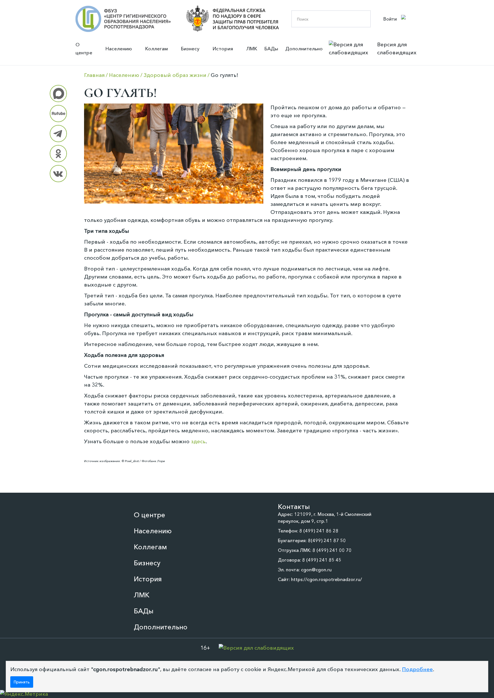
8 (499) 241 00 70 (332, 550)
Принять (22, 682)
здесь (198, 441)
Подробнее (417, 669)
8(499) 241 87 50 (327, 540)
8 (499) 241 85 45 (321, 560)
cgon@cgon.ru (316, 569)
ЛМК (251, 48)
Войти (390, 19)
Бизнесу (190, 48)
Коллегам (156, 48)
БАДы (271, 48)
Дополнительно (304, 48)
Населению (118, 48)
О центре (83, 48)
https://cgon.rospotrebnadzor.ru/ (326, 579)
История (223, 48)
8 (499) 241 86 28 (318, 531)
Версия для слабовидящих (397, 48)
